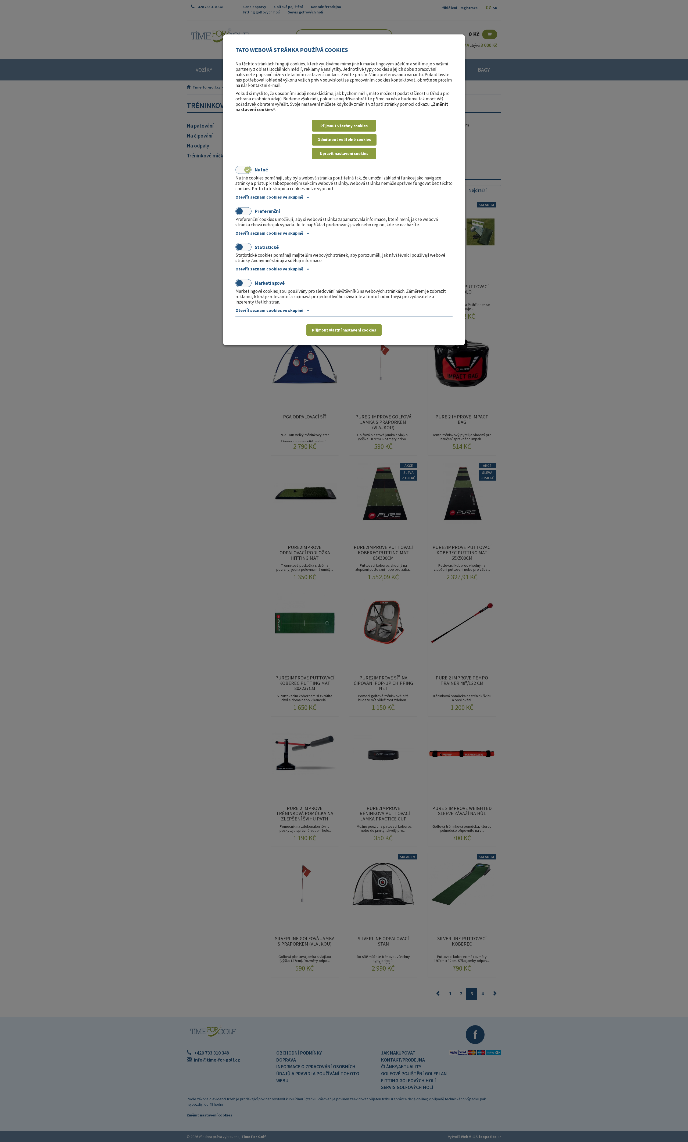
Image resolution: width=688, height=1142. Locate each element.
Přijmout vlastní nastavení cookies (344, 330)
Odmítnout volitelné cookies (344, 139)
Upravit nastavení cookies (344, 153)
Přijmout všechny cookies (344, 125)
